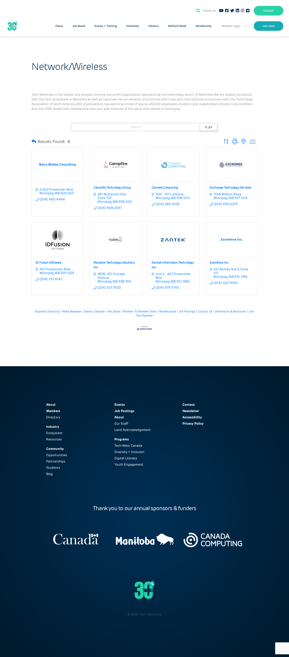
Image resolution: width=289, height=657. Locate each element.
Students (53, 468)
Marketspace (167, 311)
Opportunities (56, 455)
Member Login (231, 26)
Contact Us (205, 311)
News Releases (72, 311)
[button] (33, 141)
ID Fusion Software (49, 262)
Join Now (268, 26)
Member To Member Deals (140, 311)
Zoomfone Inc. (219, 262)
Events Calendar (94, 311)
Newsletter (190, 411)
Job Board (78, 26)
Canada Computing (165, 187)
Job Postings (187, 311)
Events (119, 405)
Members (53, 411)
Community (55, 449)
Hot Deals (114, 311)
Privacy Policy (193, 424)
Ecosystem (54, 433)
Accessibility (192, 417)
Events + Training (105, 26)
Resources (54, 439)
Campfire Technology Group (112, 187)
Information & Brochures (230, 311)
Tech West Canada (128, 446)
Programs (121, 439)
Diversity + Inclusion (129, 452)
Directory (53, 417)
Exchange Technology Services (230, 187)
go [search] (210, 127)
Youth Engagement (128, 464)
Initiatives (132, 26)
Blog (49, 474)
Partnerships (55, 461)
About (59, 26)
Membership (204, 26)
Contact (268, 10)
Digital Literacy (125, 458)
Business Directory (47, 311)
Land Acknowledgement (132, 430)
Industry (153, 26)
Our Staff (121, 424)
